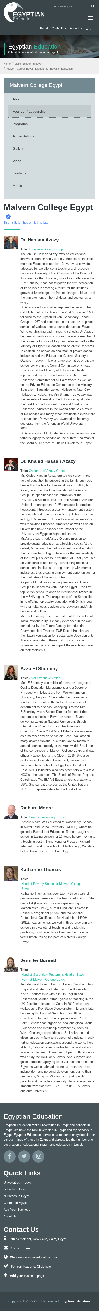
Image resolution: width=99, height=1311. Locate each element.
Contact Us (59, 28)
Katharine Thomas (40, 869)
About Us (76, 28)
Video (17, 161)
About (17, 99)
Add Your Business (17, 1209)
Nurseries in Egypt (16, 1196)
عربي (89, 28)
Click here (44, 1266)
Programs (20, 124)
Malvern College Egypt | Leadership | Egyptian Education (39, 68)
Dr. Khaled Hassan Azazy (48, 461)
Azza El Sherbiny (39, 668)
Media (17, 185)
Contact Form (20, 1248)
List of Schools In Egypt (28, 63)
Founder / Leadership (29, 111)
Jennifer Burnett (38, 960)
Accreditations (23, 136)
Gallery (18, 148)
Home (7, 63)
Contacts (19, 173)
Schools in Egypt (15, 1189)
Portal (44, 28)
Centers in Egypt (15, 1203)
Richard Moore (36, 807)
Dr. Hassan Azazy (39, 239)
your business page (30, 1276)
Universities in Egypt (18, 1182)
